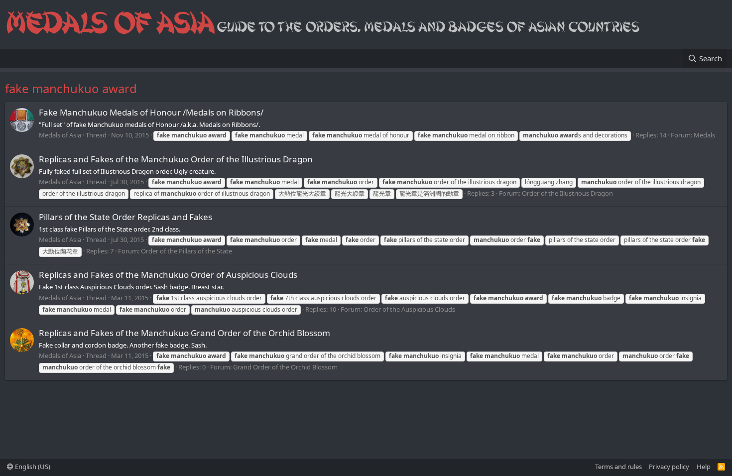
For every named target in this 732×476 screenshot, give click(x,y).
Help (704, 466)
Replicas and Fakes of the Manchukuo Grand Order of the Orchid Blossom (184, 333)
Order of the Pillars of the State (186, 250)
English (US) (31, 466)
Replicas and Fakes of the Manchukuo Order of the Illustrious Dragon (176, 159)
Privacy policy (669, 466)
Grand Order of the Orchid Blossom (285, 366)
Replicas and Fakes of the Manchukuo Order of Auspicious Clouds (168, 274)
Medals (704, 134)
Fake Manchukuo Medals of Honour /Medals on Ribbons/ (151, 112)
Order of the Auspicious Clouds (409, 309)
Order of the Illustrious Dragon (567, 193)
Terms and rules (618, 466)
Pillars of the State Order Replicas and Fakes (125, 217)
